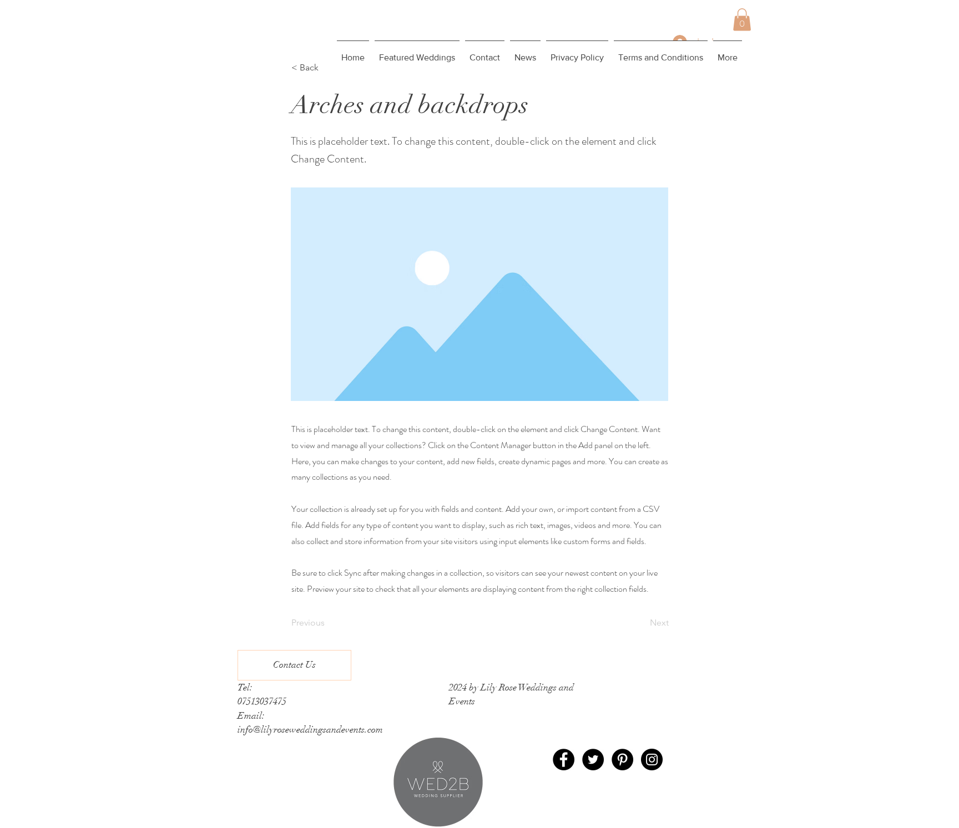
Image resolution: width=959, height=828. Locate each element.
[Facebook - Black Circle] (563, 759)
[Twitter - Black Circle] (593, 759)
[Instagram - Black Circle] (652, 759)
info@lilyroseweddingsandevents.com (310, 729)
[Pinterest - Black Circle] (622, 759)
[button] (742, 19)
